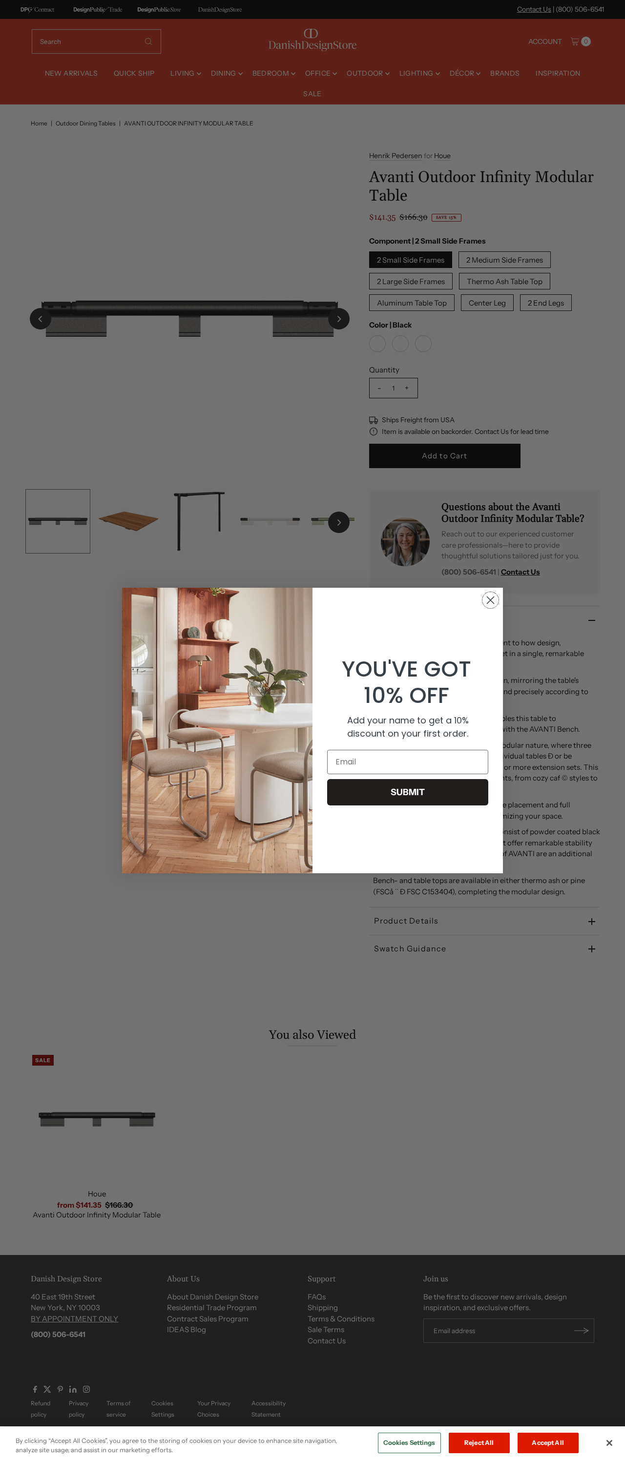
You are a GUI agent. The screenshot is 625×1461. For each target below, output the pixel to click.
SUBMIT (408, 792)
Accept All (547, 1442)
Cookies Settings (409, 1442)
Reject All (479, 1442)
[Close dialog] (490, 600)
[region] (312, 1443)
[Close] (609, 1443)
